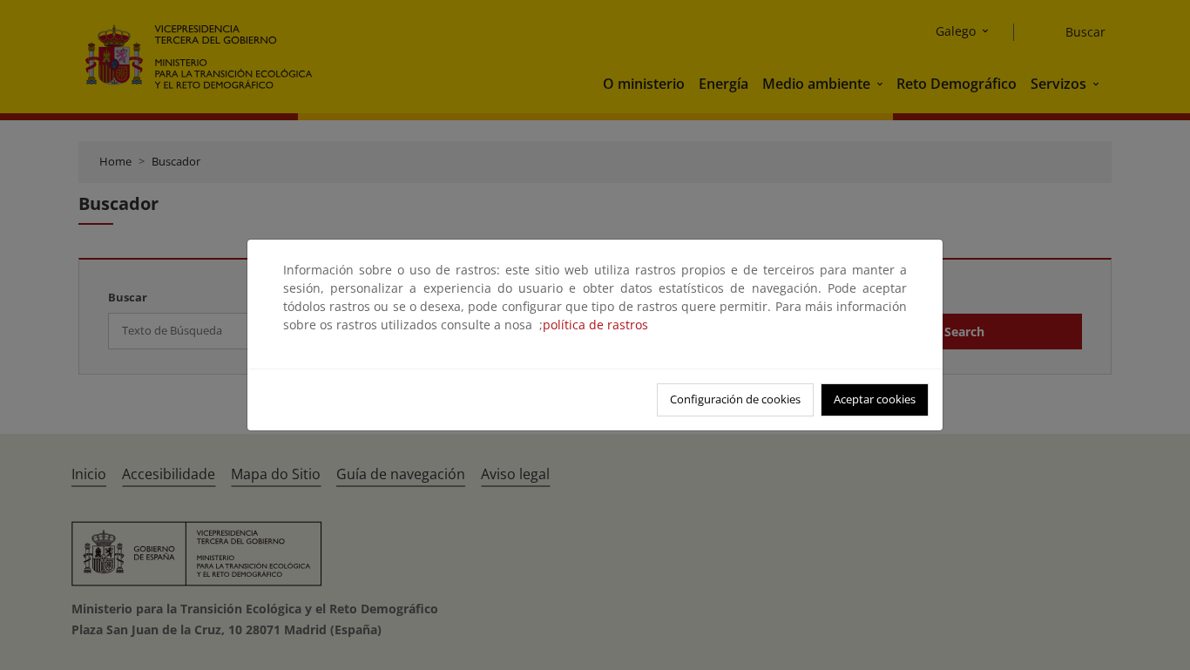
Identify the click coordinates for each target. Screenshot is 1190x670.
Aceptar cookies (875, 399)
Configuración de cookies (735, 399)
